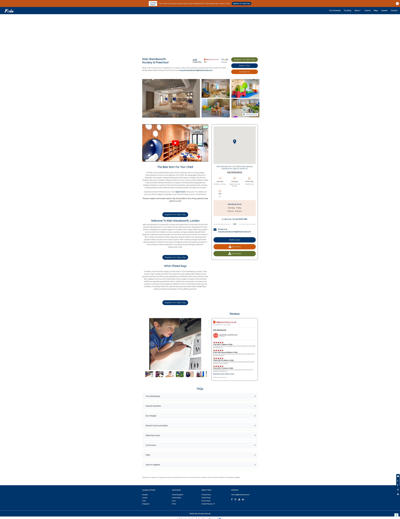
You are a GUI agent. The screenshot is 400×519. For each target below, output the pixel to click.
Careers (384, 10)
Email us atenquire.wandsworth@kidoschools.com (234, 230)
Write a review (230, 374)
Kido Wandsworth (219, 330)
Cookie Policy (206, 497)
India (173, 501)
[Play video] (175, 142)
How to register (153, 465)
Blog (376, 10)
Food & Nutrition (153, 406)
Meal (219, 194)
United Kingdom (177, 494)
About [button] (357, 10)
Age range (220, 181)
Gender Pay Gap (207, 504)
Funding (347, 10)
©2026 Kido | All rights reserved (200, 513)
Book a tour (234, 240)
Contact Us (244, 72)
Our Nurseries (335, 10)
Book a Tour (244, 65)
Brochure (236, 247)
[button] (175, 142)
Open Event (181, 192)
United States (176, 497)
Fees (148, 455)
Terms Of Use (206, 501)
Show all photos (251, 114)
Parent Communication (157, 425)
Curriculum (151, 445)
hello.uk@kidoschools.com (240, 494)
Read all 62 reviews (219, 374)
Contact (394, 10)
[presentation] (152, 344)
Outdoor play (249, 181)
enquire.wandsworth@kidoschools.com (196, 70)
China (174, 504)
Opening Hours (153, 435)
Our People (151, 416)
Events (368, 10)
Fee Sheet (236, 253)
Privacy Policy (206, 494)
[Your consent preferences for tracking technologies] (396, 515)
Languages (234, 181)
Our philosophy (153, 396)
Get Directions (234, 172)
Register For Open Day (241, 3)
